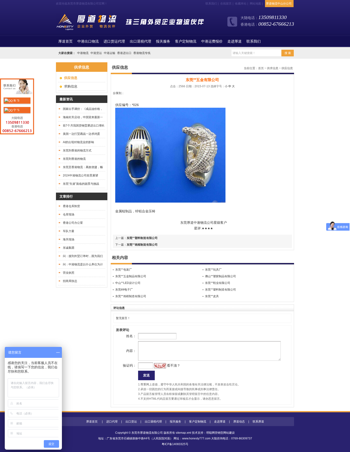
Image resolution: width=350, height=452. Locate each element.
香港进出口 (124, 53)
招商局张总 (70, 281)
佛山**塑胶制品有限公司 (220, 276)
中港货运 (96, 53)
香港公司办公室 (73, 222)
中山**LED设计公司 (127, 283)
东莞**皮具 (212, 296)
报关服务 (163, 41)
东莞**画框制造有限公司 (142, 244)
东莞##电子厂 (124, 289)
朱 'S (16, 100)
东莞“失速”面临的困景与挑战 (81, 183)
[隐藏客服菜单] (17, 87)
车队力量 (68, 231)
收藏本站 (240, 3)
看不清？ (173, 365)
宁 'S (16, 110)
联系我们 (211, 3)
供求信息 (272, 68)
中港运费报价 (212, 41)
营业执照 (68, 272)
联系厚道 (258, 421)
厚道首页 (92, 421)
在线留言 (226, 3)
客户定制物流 (185, 41)
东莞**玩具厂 (213, 269)
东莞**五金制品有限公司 (130, 276)
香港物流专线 (141, 53)
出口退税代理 (140, 41)
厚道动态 (239, 421)
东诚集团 (68, 247)
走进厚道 (234, 41)
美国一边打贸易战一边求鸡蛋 (81, 134)
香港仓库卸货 (71, 206)
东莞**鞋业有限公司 (217, 283)
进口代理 (112, 421)
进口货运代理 (114, 41)
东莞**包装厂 (123, 269)
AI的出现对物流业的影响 (78, 142)
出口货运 (131, 421)
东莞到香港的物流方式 (77, 150)
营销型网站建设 (225, 432)
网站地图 (255, 3)
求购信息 (70, 86)
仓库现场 (68, 214)
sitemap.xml (183, 432)
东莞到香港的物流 (74, 158)
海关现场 (68, 239)
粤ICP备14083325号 (175, 444)
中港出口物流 (88, 41)
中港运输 (109, 53)
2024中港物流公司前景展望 (80, 175)
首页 (65, 41)
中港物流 (83, 53)
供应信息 (287, 68)
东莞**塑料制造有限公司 (142, 238)
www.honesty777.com (196, 438)
